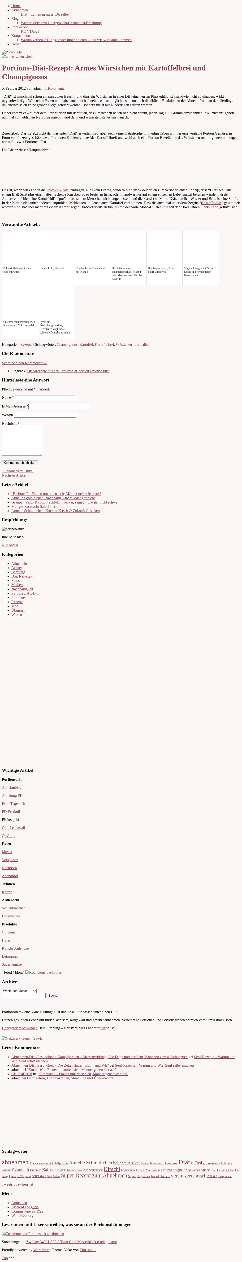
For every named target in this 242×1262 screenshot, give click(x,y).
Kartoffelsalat (74, 1170)
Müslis (7, 852)
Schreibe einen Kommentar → (24, 363)
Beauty (16, 568)
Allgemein (19, 563)
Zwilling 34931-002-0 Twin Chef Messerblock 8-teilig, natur (71, 1242)
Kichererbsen (93, 1170)
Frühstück (226, 1163)
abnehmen (15, 1162)
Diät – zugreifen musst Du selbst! (45, 14)
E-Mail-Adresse (14, 406)
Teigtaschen (143, 1176)
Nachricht (10, 423)
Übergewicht (225, 1176)
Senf (49, 1176)
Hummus (35, 1170)
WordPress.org (22, 1216)
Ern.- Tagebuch (13, 804)
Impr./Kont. (20, 27)
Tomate (165, 1176)
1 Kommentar (55, 88)
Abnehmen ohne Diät (41, 1163)
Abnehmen (19, 10)
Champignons (67, 344)
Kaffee (7, 892)
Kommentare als (27, 1211)
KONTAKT (30, 31)
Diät (184, 1162)
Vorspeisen (10, 860)
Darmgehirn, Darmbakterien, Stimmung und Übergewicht (70, 1078)
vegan (177, 1175)
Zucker (212, 1176)
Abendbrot (10, 876)
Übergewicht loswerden (20, 1028)
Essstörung (213, 1163)
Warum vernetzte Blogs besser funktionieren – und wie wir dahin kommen (76, 40)
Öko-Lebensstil (13, 828)
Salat (28, 1176)
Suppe (132, 1176)
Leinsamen (10, 956)
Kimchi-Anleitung (15, 948)
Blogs (15, 19)
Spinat (56, 1176)
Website (8, 415)
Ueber (16, 44)
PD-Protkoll (11, 812)
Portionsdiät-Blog (24, 593)
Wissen (16, 615)
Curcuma (9, 932)
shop (14, 606)
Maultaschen (154, 1170)
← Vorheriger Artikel (18, 471)
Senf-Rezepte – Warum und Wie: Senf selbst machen (154, 1065)
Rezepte (26, 344)
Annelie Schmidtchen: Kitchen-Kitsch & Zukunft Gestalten (55, 511)
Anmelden (19, 1203)
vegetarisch (195, 1175)
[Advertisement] (16, 691)
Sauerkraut (39, 1176)
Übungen (18, 610)
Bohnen (145, 1163)
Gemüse (6, 1170)
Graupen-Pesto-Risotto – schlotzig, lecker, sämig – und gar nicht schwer (65, 502)
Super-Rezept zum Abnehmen (94, 1175)
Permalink (142, 344)
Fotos (15, 580)
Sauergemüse (12, 964)
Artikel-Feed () (25, 1207)
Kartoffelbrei (104, 344)
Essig (199, 1162)
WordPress (41, 1250)
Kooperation (20, 36)
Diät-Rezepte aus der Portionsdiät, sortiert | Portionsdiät (68, 371)
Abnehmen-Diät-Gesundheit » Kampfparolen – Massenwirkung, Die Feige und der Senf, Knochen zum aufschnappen (99, 1057)
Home (16, 6)
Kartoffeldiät (211, 203)
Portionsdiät (227, 1170)
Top (5, 1258)
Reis (20, 1176)
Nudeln (206, 1170)
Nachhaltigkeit (22, 589)
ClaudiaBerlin (21, 1074)
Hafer (6, 940)
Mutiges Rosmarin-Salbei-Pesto (34, 506)
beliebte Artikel (126, 1163)
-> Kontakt (10, 545)
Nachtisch (9, 868)
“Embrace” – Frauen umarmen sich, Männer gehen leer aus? (56, 494)
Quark (12, 1176)
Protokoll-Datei (58, 190)
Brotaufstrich (157, 1163)
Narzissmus (193, 1170)
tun (103, 1028)
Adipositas (61, 1163)
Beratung (18, 572)
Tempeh (155, 1176)
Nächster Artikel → (16, 475)
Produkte (18, 598)
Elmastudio (88, 1250)
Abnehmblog (12, 787)
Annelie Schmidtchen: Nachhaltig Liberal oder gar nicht (53, 498)
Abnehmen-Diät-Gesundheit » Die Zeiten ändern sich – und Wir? (60, 1065)
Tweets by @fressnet (17, 1184)
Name (6, 397)
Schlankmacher (13, 908)
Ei (192, 1163)
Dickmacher (11, 916)
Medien (17, 585)
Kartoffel (86, 344)
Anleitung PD (12, 795)
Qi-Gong (8, 836)
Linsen (140, 1170)
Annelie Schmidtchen (90, 1163)
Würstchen (124, 344)
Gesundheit (20, 1170)
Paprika (216, 1170)
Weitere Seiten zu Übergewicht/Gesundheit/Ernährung (61, 23)
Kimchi (112, 1169)
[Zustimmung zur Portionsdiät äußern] (33, 1234)
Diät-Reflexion (22, 576)
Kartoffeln (60, 1170)
